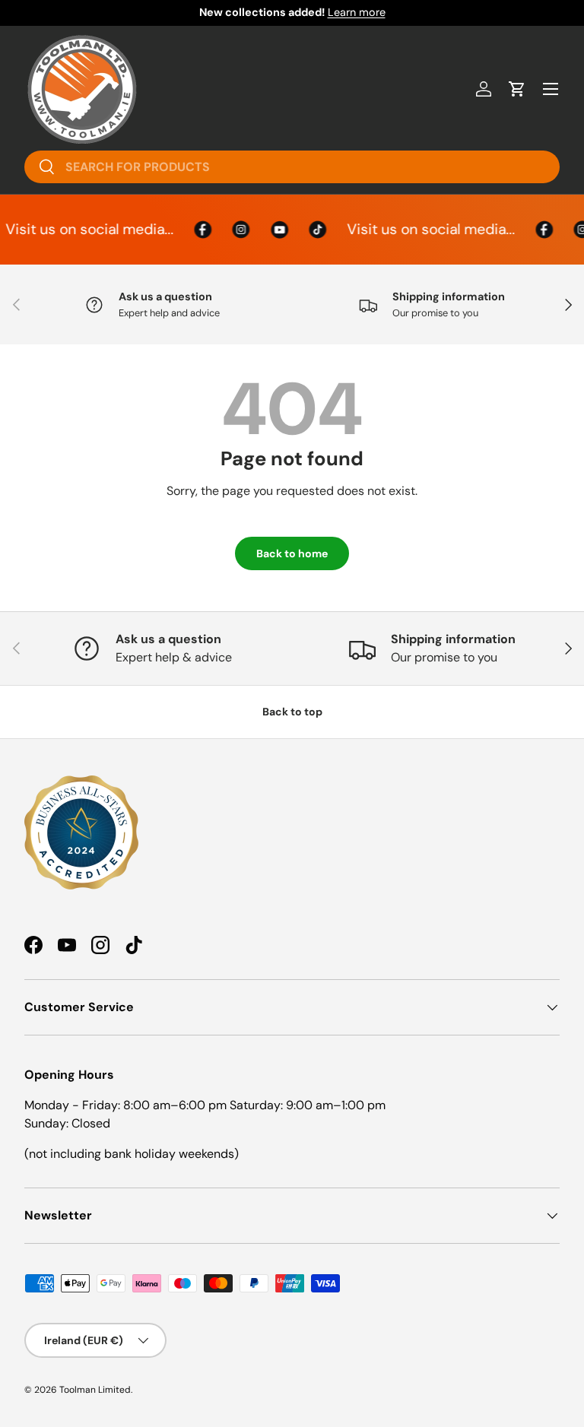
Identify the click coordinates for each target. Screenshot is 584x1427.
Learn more (357, 12)
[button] (517, 89)
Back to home (292, 553)
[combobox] (292, 167)
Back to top (292, 711)
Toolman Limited (95, 1390)
